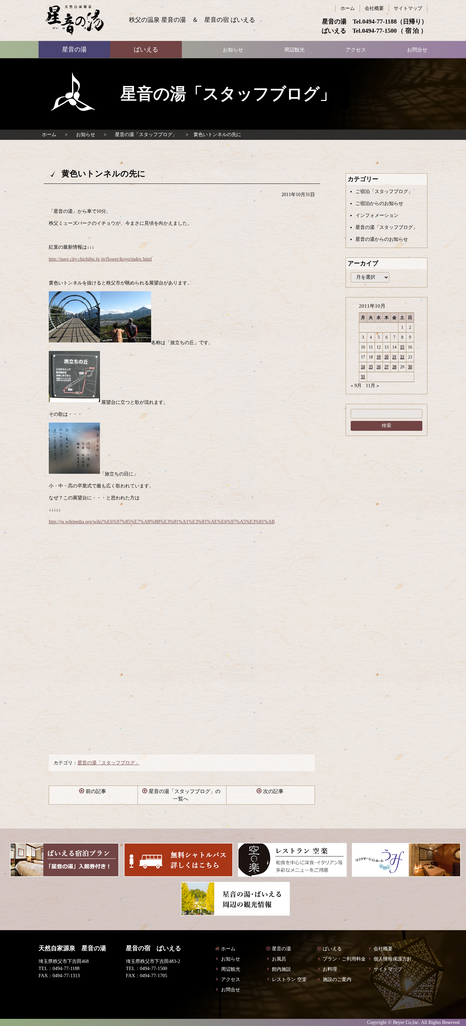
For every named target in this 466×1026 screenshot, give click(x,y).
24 (363, 367)
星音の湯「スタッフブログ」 (146, 134)
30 (410, 367)
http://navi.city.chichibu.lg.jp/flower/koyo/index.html (100, 259)
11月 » (372, 385)
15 (402, 347)
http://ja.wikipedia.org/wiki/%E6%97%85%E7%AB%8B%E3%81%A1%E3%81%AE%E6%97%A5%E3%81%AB (162, 521)
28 (394, 367)
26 (379, 367)
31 (363, 377)
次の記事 (273, 791)
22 (402, 357)
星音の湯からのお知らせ (381, 239)
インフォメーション (376, 215)
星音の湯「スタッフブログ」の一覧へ (184, 795)
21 (394, 357)
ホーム (49, 134)
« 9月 (356, 385)
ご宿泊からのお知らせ (379, 203)
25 (371, 367)
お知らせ (85, 134)
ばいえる (74, 20)
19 (379, 357)
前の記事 (96, 791)
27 (386, 367)
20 (386, 357)
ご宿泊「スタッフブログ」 (384, 191)
